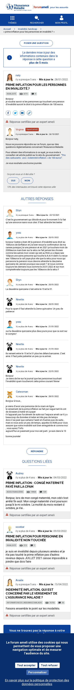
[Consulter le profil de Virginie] (10, 134)
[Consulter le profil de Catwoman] (10, 397)
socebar (20, 527)
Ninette (20, 299)
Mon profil (61, 23)
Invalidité (11, 94)
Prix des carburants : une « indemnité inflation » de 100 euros (36, 156)
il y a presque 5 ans (24, 134)
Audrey (20, 473)
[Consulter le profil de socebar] (10, 531)
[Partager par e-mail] (22, 113)
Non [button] (29, 181)
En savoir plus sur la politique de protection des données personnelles (37, 682)
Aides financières (15, 492)
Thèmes (12, 23)
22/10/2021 (47, 215)
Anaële (19, 580)
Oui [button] (15, 180)
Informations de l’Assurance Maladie (24, 603)
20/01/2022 (47, 237)
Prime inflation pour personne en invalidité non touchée (34, 538)
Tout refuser (49, 665)
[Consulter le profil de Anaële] (10, 585)
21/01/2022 (47, 326)
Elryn (18, 210)
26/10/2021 (47, 134)
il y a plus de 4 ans (24, 237)
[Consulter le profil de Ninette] (10, 304)
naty (18, 75)
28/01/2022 (47, 396)
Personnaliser (37, 672)
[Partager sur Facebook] (8, 113)
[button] (37, 13)
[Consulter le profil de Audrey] (10, 478)
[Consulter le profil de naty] (10, 80)
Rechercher (37, 23)
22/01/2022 (47, 371)
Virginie (20, 129)
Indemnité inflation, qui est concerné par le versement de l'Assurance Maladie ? (31, 593)
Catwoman (22, 391)
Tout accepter (26, 665)
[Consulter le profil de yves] (10, 238)
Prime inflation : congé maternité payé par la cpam (35, 484)
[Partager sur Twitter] (15, 113)
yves (18, 232)
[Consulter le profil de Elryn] (10, 215)
